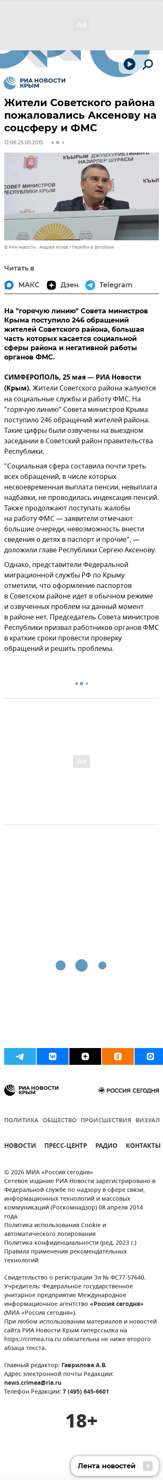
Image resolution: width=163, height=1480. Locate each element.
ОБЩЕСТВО (59, 1121)
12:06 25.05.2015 (23, 142)
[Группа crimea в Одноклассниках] (118, 1056)
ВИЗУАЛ (147, 1121)
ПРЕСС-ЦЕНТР (65, 1147)
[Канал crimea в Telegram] (20, 1056)
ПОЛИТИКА (21, 1121)
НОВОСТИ (20, 1147)
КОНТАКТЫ (143, 1147)
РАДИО (106, 1147)
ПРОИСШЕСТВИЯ (106, 1121)
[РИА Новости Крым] (34, 83)
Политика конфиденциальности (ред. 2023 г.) (70, 1243)
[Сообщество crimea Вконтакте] (53, 1056)
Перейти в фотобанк (93, 247)
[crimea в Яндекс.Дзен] (85, 1056)
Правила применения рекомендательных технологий (65, 1256)
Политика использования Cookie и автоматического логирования (55, 1230)
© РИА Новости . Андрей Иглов (36, 247)
